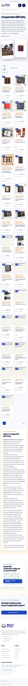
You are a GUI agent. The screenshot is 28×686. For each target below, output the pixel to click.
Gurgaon (16, 655)
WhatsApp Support (7, 673)
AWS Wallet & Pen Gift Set (20, 304)
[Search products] (19, 5)
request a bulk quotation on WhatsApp (13, 547)
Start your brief (7, 670)
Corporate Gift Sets (7, 89)
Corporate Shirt (18, 250)
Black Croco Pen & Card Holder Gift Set (7, 330)
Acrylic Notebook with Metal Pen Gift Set (6, 199)
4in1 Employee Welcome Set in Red (7, 118)
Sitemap (10, 684)
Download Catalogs (5, 657)
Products (6, 9)
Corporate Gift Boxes (6, 87)
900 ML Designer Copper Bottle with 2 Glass (20, 170)
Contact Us (17, 651)
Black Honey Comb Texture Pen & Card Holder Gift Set (20, 358)
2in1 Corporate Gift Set (19, 195)
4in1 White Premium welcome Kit (6, 143)
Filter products (4, 68)
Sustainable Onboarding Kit (7, 169)
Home (2, 9)
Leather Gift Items (18, 140)
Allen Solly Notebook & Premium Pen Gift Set (6, 251)
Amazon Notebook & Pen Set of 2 (7, 280)
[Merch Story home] (6, 5)
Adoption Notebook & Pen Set (19, 200)
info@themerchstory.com (8, 638)
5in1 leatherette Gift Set (20, 142)
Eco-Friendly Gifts (4, 653)
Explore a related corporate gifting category (14, 545)
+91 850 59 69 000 (15, 1)
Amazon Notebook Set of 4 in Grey (20, 280)
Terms (6, 684)
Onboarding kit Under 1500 (7, 115)
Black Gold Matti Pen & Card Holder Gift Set (6, 357)
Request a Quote (12, 612)
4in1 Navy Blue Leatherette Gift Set (19, 117)
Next (24, 423)
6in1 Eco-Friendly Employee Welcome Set (7, 172)
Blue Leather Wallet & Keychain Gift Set (6, 410)
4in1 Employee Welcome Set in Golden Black (20, 91)
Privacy (2, 684)
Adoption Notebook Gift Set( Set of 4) (7, 225)
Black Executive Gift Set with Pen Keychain (20, 330)
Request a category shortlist (10, 581)
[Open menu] (24, 5)
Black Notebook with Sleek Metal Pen (19, 383)
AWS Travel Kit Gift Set (6, 305)
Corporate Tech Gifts (5, 655)
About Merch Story (18, 649)
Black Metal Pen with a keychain (6, 383)
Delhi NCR (17, 653)
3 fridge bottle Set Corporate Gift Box (6, 91)
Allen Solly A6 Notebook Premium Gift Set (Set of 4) (20, 226)
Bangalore (17, 657)
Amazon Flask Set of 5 (19, 252)
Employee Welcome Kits (19, 89)
